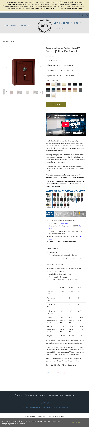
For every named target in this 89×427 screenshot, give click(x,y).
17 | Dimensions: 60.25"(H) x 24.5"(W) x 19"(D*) (60, 76)
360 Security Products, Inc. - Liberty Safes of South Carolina (46, 416)
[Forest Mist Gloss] (80, 90)
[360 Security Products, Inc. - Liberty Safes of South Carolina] (44, 26)
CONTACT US (59, 28)
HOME (6, 26)
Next (12, 41)
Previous (6, 41)
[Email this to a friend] (64, 373)
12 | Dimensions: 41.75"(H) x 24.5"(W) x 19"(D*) (60, 70)
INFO (76, 23)
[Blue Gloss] (53, 90)
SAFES (13, 26)
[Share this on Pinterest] (58, 373)
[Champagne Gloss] (75, 90)
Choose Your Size (51, 61)
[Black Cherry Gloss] (69, 84)
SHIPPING (65, 408)
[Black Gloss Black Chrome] (75, 84)
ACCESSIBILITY (56, 408)
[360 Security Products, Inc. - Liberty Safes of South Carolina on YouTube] (44, 403)
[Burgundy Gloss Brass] (69, 90)
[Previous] (6, 66)
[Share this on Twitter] (48, 373)
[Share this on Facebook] (53, 373)
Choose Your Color (52, 80)
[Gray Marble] (58, 84)
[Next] (40, 66)
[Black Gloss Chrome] (48, 90)
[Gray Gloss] (48, 95)
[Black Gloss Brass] (80, 84)
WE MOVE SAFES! (28, 26)
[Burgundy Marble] (48, 84)
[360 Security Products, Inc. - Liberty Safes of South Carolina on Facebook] (41, 403)
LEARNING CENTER (61, 23)
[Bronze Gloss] (58, 90)
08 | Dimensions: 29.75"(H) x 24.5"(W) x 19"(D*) (60, 65)
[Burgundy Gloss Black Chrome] (64, 90)
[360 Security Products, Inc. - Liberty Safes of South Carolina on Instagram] (48, 403)
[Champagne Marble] (53, 84)
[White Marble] (64, 84)
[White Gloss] (53, 95)
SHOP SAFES (25, 408)
